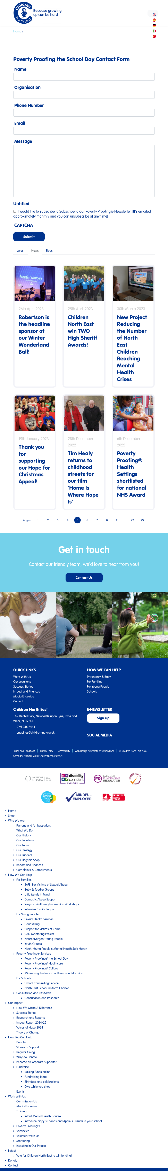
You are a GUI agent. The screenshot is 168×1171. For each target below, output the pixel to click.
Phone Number (29, 105)
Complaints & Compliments (34, 870)
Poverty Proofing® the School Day (46, 958)
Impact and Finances (26, 691)
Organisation (27, 87)
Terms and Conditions (24, 750)
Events (20, 1091)
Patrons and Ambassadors (33, 825)
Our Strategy (24, 850)
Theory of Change (27, 1032)
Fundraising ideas (36, 1077)
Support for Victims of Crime (43, 929)
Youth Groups (33, 944)
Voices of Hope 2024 (29, 1027)
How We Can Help (20, 875)
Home (17, 31)
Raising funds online (37, 1072)
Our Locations (22, 681)
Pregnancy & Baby (99, 676)
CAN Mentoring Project (39, 934)
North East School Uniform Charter (47, 988)
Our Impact (15, 1003)
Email (19, 123)
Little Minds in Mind (37, 894)
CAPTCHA (23, 225)
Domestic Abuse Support (40, 899)
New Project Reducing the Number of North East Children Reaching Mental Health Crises (132, 348)
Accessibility (64, 750)
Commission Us (26, 1101)
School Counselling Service (42, 983)
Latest (20, 250)
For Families (94, 681)
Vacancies (22, 1131)
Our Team (22, 845)
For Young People (98, 686)
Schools (92, 691)
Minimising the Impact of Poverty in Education (54, 973)
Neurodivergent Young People (44, 939)
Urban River (108, 750)
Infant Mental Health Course (43, 1116)
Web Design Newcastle (86, 750)
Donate (21, 1042)
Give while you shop (37, 1086)
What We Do (24, 830)
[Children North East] (37, 13)
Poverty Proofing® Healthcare (44, 963)
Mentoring (23, 1141)
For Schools (23, 978)
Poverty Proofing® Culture (41, 968)
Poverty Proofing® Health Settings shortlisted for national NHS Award (131, 474)
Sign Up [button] (103, 718)
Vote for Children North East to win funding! (44, 1155)
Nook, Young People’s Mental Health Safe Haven (56, 948)
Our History (23, 835)
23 (142, 520)
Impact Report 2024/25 (31, 1022)
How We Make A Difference (34, 1008)
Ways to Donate (26, 1057)
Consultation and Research (33, 993)
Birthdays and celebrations (42, 1081)
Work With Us (22, 676)
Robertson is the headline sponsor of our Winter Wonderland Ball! (34, 334)
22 (132, 520)
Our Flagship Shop (28, 860)
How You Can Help (20, 1037)
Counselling (32, 924)
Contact (18, 701)
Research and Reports (30, 1017)
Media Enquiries (23, 696)
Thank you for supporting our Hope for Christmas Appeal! (34, 464)
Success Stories (23, 686)
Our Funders (24, 855)
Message (23, 141)
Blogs (49, 250)
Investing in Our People (31, 1145)
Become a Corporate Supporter (36, 1062)
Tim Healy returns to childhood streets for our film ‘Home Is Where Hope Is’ (83, 477)
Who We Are (16, 820)
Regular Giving (25, 1052)
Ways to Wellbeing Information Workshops (52, 904)
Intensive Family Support (40, 909)
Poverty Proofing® (28, 1126)
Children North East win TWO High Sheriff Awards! (82, 330)
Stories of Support (27, 1047)
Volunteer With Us (27, 1136)
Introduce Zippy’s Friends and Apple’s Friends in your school (63, 1121)
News (35, 250)
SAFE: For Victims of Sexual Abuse (46, 884)
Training (21, 1111)
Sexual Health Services (39, 919)
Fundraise (22, 1067)
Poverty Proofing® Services (33, 953)
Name (20, 69)
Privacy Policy (46, 750)
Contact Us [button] (84, 577)
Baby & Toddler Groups (39, 889)
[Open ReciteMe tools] (153, 13)
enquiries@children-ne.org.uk (35, 732)
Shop (11, 815)
